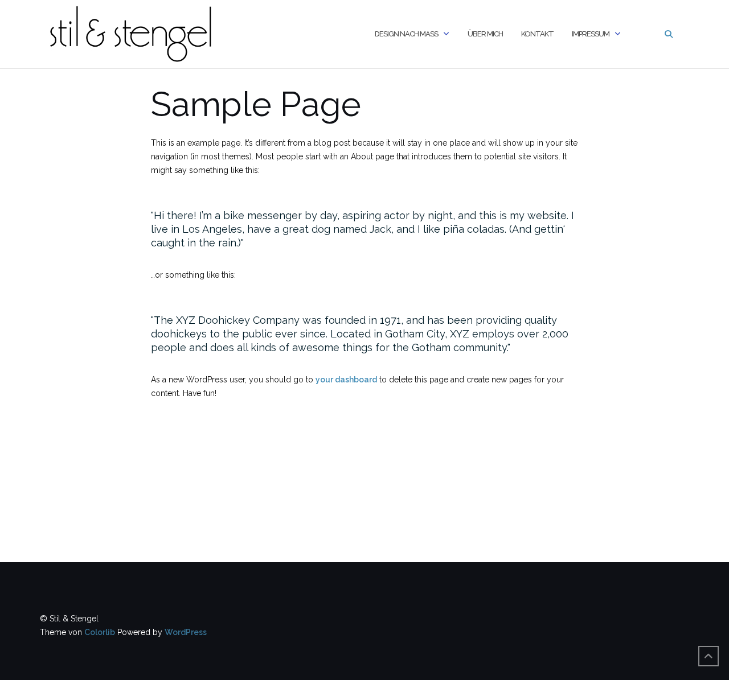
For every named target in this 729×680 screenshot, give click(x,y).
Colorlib (99, 632)
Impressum (590, 34)
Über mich (485, 34)
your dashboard (346, 379)
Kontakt (537, 34)
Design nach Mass (406, 34)
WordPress (186, 632)
